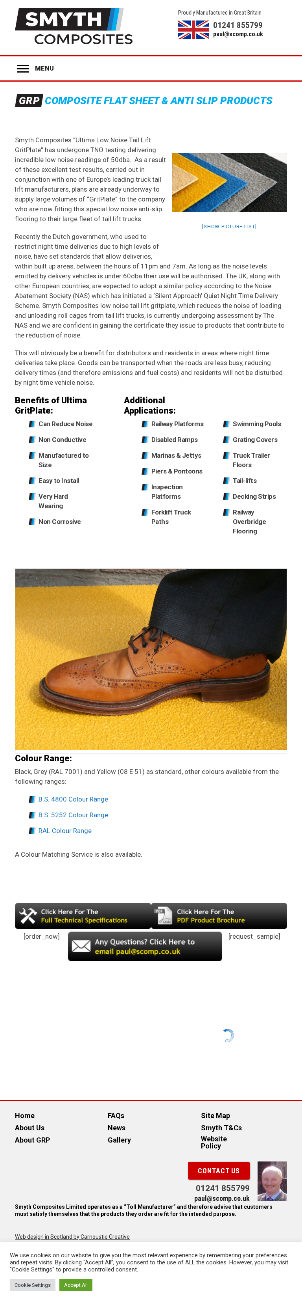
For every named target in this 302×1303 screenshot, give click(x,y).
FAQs (116, 1115)
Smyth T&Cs (221, 1128)
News (116, 1128)
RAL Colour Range (65, 831)
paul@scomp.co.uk (238, 34)
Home (25, 1115)
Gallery (119, 1140)
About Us (29, 1128)
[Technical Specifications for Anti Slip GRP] (83, 926)
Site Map (215, 1115)
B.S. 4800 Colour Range (73, 799)
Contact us (219, 1171)
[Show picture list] (229, 226)
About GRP (32, 1140)
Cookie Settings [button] (33, 1285)
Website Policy (214, 1142)
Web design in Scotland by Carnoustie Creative (72, 1237)
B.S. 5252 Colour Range (73, 815)
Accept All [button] (76, 1285)
